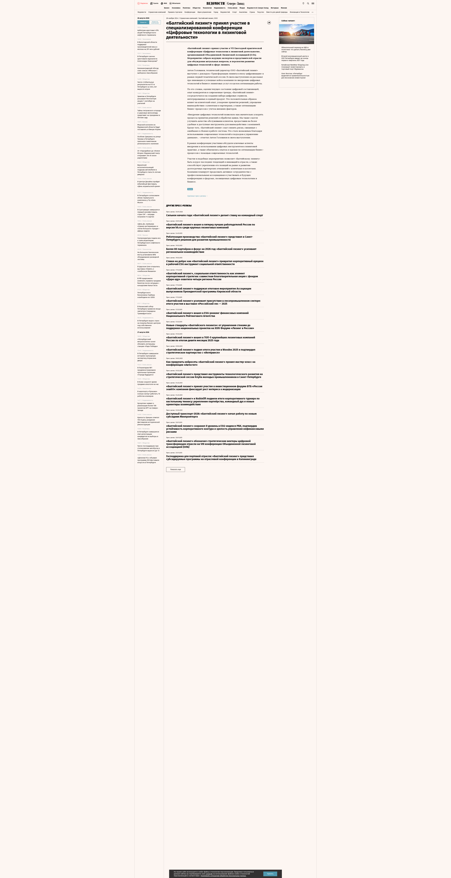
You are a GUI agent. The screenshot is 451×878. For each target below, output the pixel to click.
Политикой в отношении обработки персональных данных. (223, 876)
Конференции (190, 12)
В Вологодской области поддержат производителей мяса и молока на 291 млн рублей (148, 45)
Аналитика (243, 12)
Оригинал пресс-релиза (196, 196)
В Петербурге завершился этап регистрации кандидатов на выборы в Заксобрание (148, 435)
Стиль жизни (232, 8)
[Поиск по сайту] (308, 3)
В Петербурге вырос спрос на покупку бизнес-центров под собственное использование (148, 324)
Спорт (234, 12)
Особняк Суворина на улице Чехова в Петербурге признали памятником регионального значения (149, 140)
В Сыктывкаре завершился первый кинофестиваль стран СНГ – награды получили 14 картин (148, 213)
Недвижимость (219, 8)
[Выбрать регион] (303, 3)
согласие (209, 874)
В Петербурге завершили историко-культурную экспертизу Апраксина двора (147, 357)
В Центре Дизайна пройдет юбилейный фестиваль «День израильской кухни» (148, 184)
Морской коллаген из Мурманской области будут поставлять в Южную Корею (149, 127)
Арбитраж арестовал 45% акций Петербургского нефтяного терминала (148, 32)
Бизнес (166, 8)
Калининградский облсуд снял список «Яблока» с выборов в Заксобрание (147, 70)
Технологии (207, 8)
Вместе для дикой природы (277, 12)
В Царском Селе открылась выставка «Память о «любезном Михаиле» (148, 268)
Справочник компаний (157, 12)
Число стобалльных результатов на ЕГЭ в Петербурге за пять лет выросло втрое (147, 85)
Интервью (275, 8)
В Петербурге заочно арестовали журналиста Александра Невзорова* (147, 58)
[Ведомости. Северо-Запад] (235, 3)
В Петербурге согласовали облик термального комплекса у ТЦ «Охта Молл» (148, 199)
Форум (242, 8)
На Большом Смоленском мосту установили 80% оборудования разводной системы (148, 255)
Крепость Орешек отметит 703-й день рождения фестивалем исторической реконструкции (148, 421)
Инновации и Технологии (299, 12)
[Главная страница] (216, 3)
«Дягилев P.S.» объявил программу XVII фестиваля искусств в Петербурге (148, 460)
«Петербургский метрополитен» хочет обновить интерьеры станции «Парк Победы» (147, 342)
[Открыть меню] (313, 3)
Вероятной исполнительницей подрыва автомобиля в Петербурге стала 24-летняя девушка (149, 170)
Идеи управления (204, 12)
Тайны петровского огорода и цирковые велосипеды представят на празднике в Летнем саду (149, 114)
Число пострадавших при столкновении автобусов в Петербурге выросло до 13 (148, 448)
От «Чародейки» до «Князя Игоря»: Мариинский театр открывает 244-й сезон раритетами (148, 154)
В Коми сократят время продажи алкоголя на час (148, 383)
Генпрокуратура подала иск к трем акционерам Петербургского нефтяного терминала (149, 241)
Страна (252, 12)
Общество (196, 8)
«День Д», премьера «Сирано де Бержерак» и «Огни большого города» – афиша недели (148, 227)
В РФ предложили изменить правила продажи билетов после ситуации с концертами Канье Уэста (149, 282)
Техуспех (260, 12)
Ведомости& (225, 12)
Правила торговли (175, 12)
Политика (186, 8)
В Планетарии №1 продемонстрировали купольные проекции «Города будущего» (146, 371)
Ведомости (142, 12)
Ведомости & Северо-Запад (257, 8)
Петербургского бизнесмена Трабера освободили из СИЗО (146, 295)
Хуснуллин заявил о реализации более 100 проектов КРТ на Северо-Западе (147, 406)
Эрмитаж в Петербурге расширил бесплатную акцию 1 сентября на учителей (146, 99)
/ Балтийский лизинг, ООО (207, 18)
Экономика (176, 8)
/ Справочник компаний (187, 18)
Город (216, 12)
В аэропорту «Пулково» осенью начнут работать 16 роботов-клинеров (148, 393)
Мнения (284, 8)
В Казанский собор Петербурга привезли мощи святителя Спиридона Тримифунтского (149, 310)
